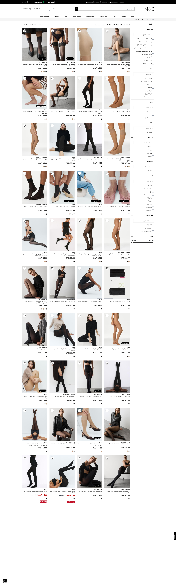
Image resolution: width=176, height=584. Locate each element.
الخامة (151, 68)
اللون (152, 176)
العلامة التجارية (149, 215)
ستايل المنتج (150, 29)
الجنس (151, 102)
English (24, 2)
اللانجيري (152, 19)
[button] (38, 2)
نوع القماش (150, 137)
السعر (151, 236)
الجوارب (146, 19)
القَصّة (151, 123)
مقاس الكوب (150, 161)
